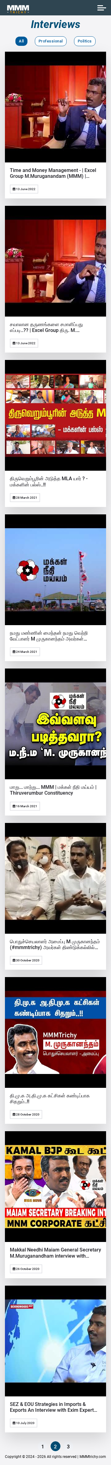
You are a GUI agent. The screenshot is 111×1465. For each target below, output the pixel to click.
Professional (51, 41)
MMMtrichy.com (93, 1457)
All (21, 41)
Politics (85, 41)
